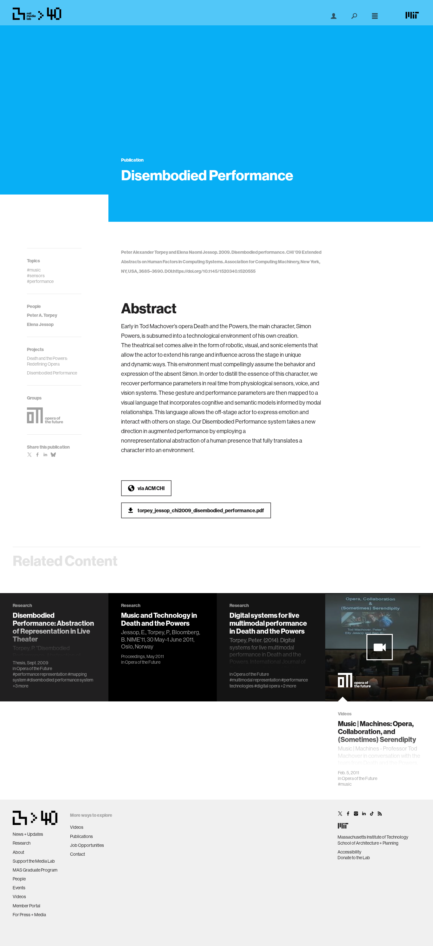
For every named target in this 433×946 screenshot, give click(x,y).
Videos (19, 896)
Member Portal (26, 906)
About (18, 852)
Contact (77, 854)
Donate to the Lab (354, 857)
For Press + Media (29, 914)
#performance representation (40, 674)
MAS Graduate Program (35, 870)
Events (19, 888)
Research (21, 843)
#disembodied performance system (60, 680)
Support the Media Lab (34, 861)
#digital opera (267, 686)
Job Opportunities (87, 845)
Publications (81, 836)
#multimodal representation (255, 680)
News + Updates (28, 834)
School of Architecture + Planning (368, 843)
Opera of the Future (34, 668)
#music (345, 784)
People (19, 879)
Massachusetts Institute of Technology (373, 837)
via (151, 488)
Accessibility (349, 852)
